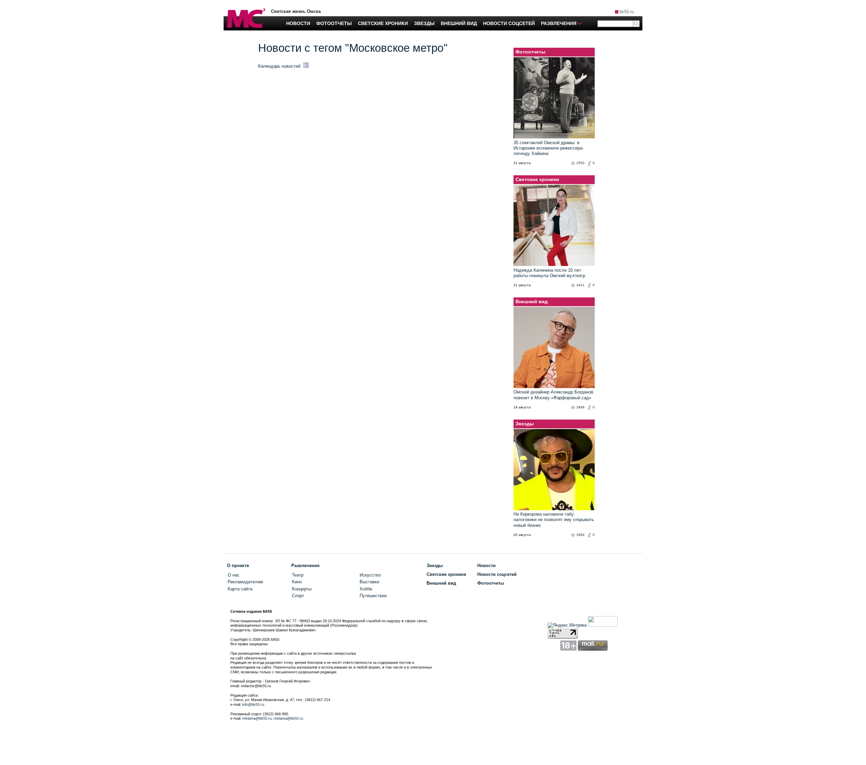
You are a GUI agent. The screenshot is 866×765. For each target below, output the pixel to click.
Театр (297, 575)
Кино (297, 581)
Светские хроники (537, 179)
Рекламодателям (245, 581)
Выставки (369, 581)
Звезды (525, 423)
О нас (234, 575)
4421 (580, 285)
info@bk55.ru (253, 704)
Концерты (302, 588)
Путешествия (373, 595)
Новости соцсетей (497, 574)
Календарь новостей (280, 66)
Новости (486, 565)
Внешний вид (532, 301)
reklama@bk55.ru (257, 718)
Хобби (366, 588)
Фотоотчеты (530, 51)
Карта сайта (240, 588)
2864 (580, 535)
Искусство (370, 575)
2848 (580, 407)
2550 (580, 163)
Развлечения (305, 565)
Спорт (298, 595)
